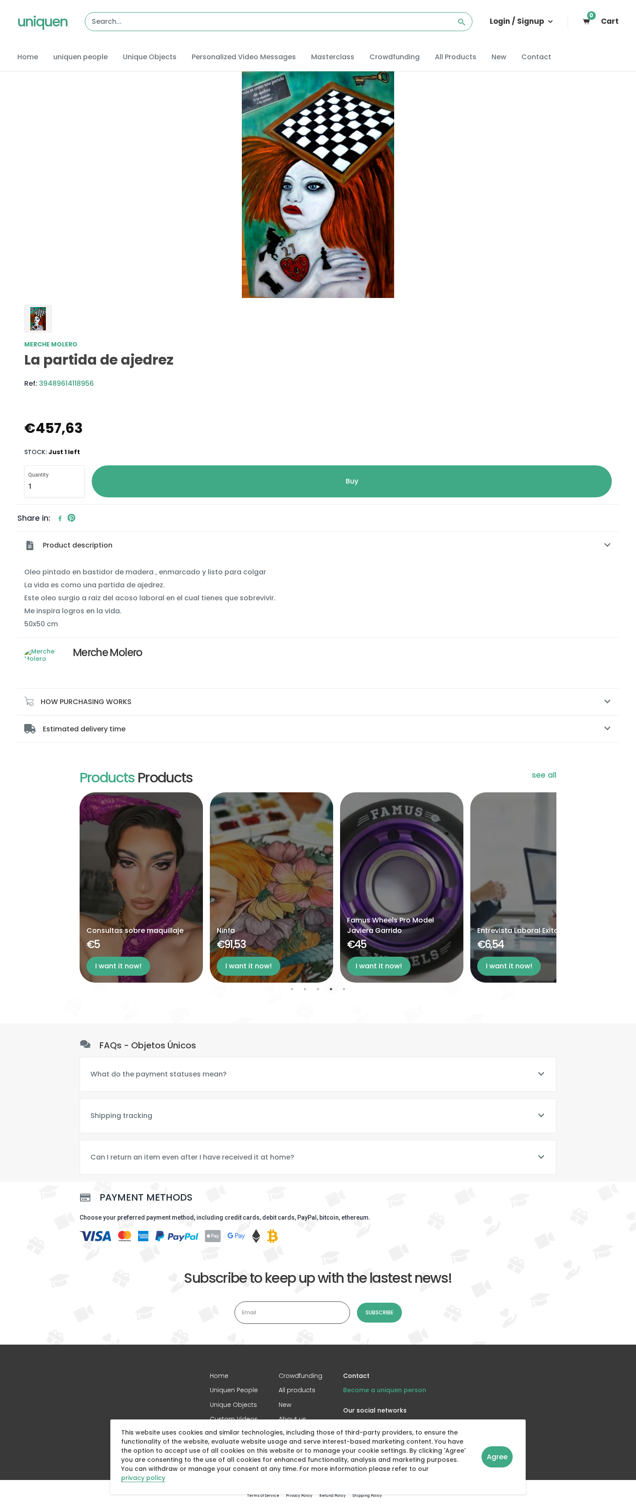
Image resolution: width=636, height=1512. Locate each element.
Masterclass (332, 57)
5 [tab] (344, 989)
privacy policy (143, 1478)
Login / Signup (518, 21)
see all (544, 775)
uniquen (42, 21)
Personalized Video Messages (244, 57)
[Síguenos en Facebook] (60, 518)
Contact (536, 57)
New (498, 57)
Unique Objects (150, 57)
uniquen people (80, 57)
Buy (352, 481)
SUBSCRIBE (379, 1312)
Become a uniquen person (384, 1390)
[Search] (461, 21)
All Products (455, 57)
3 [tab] (318, 989)
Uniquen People (234, 1390)
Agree (497, 1457)
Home (27, 57)
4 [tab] (331, 989)
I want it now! (118, 966)
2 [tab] (305, 989)
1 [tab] (292, 989)
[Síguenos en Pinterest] (71, 518)
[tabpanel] (141, 887)
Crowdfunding (394, 57)
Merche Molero (50, 345)
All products (297, 1390)
